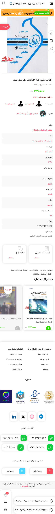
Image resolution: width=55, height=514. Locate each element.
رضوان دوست (10, 104)
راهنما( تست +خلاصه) (19, 270)
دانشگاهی (34, 270)
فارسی (49, 205)
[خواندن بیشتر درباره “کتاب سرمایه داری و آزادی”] (17, 328)
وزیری (50, 183)
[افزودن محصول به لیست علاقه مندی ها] (51, 41)
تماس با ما (45, 364)
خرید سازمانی (17, 369)
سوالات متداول (16, 354)
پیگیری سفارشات (15, 364)
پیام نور (43, 270)
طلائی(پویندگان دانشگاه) (42, 274)
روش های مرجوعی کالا (13, 359)
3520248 (37, 447)
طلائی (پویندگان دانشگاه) (42, 130)
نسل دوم (48, 151)
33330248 (10, 438)
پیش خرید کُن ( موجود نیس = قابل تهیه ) (31, 501)
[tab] (40, 254)
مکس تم (25, 486)
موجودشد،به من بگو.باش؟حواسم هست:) (31, 509)
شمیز (50, 194)
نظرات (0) (20, 253)
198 (51, 215)
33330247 (38, 438)
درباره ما (46, 369)
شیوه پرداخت (44, 359)
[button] (51, 34)
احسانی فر (30, 104)
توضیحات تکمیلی (42, 253)
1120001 (9, 447)
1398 (50, 162)
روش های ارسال (43, 354)
